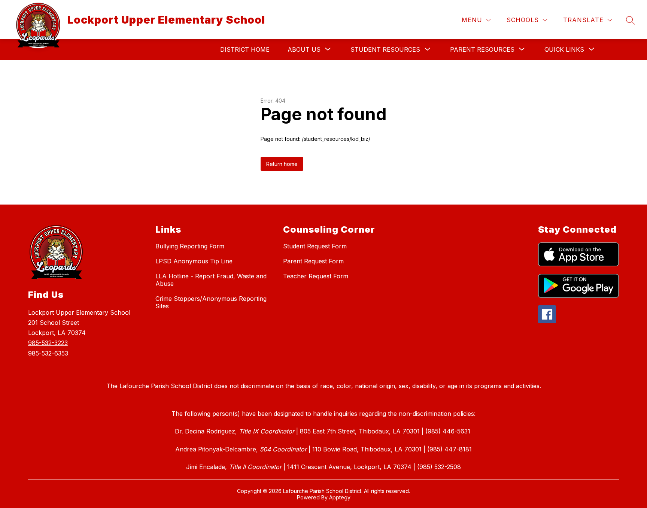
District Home (245, 49)
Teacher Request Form (315, 276)
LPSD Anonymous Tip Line (194, 261)
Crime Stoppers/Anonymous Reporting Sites (211, 302)
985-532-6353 (48, 353)
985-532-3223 (48, 343)
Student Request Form (315, 246)
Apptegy (339, 497)
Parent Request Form (313, 261)
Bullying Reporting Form (189, 246)
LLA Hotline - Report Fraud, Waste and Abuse (211, 279)
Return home (282, 164)
